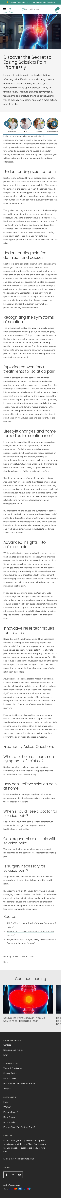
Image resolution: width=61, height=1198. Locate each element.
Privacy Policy (10, 1073)
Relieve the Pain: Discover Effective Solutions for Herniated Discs (24, 1019)
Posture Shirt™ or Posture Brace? (19, 1083)
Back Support (9, 1117)
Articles (6, 1088)
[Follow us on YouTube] (19, 1175)
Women (7, 1106)
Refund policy (9, 1078)
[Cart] (56, 9)
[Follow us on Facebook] (6, 1175)
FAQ (5, 1054)
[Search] (10, 9)
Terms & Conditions (12, 1068)
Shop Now (51, 2)
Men (5, 1102)
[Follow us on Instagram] (13, 1175)
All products (9, 1122)
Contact (7, 1044)
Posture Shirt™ (10, 1112)
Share (6, 962)
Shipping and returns (13, 1050)
